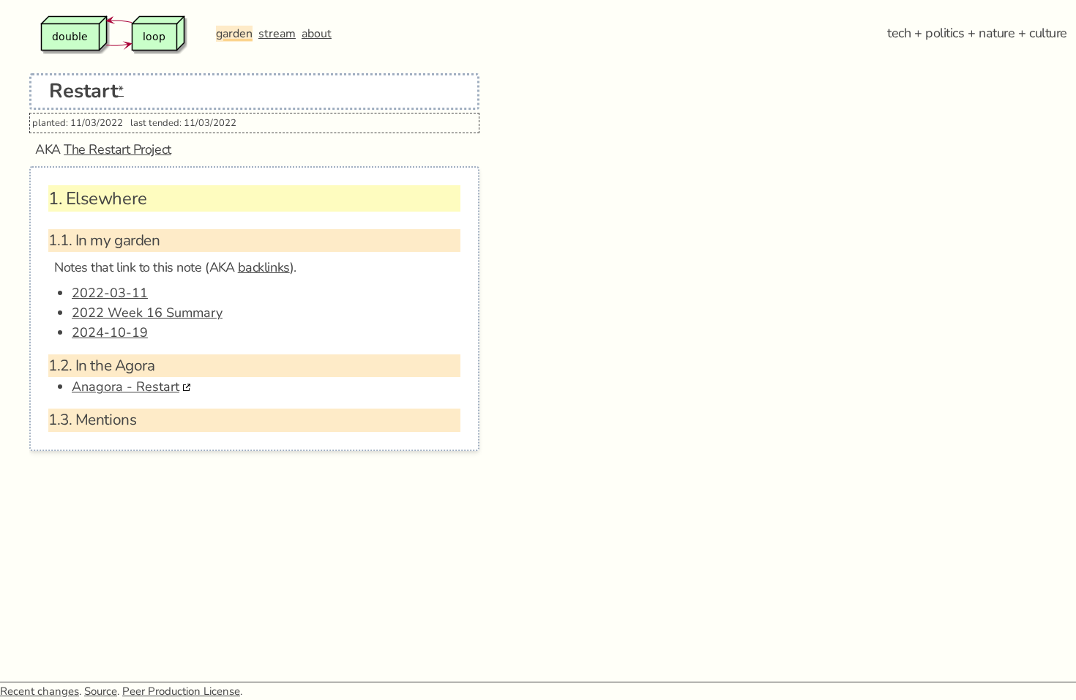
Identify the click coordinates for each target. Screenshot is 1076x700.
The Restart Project (117, 149)
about (317, 34)
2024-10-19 (110, 332)
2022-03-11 (110, 293)
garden (234, 34)
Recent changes (39, 691)
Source (100, 691)
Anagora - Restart (125, 386)
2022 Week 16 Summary (147, 312)
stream (277, 34)
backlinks (264, 267)
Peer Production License (181, 691)
